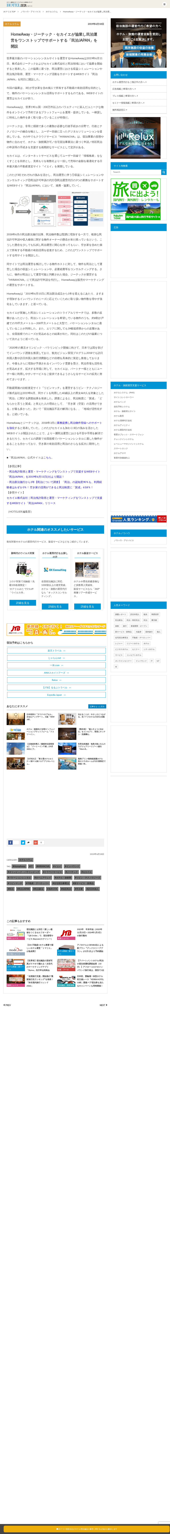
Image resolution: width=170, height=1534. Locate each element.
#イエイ (57, 866)
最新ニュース (12, 938)
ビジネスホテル (121, 649)
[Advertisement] (31, 806)
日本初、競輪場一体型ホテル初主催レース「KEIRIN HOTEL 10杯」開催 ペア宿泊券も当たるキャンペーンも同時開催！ (90, 981)
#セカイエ (86, 872)
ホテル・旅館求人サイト (125, 411)
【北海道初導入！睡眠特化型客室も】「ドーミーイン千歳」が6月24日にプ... (40, 746)
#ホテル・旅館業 (63, 877)
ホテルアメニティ (122, 425)
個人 (159, 632)
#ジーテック (72, 872)
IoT (158, 661)
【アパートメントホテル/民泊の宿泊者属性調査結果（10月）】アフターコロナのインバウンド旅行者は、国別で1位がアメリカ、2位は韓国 (80, 967)
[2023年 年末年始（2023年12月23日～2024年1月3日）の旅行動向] (66, 934)
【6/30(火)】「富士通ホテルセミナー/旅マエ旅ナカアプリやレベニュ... (41, 761)
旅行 (125, 626)
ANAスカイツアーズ (54, 672)
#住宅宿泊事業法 (61, 883)
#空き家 (79, 889)
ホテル (146, 643)
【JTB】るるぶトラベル (54, 687)
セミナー (135, 649)
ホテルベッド (120, 402)
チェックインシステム (124, 439)
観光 (145, 614)
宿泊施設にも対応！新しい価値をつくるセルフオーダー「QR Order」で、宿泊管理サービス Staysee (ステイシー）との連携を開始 (30, 935)
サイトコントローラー (124, 397)
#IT (31, 866)
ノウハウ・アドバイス (124, 540)
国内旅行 (149, 632)
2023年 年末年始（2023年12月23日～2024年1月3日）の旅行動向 (90, 932)
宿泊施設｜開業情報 (66, 985)
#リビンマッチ (15, 883)
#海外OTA (52, 889)
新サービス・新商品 (123, 632)
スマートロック (121, 448)
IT (152, 661)
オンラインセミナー (123, 661)
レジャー (119, 643)
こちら (47, 457)
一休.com (54, 665)
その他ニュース (13, 954)
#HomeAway (19, 866)
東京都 (154, 620)
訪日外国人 (134, 614)
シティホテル (149, 649)
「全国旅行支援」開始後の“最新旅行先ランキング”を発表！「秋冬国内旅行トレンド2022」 (40, 981)
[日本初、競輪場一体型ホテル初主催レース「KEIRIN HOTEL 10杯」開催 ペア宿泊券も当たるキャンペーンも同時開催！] (66, 981)
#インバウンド (72, 866)
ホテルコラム (12, 23)
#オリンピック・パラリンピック (23, 872)
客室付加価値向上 (122, 458)
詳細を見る (22, 602)
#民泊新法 (38, 889)
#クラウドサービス (52, 872)
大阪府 (138, 632)
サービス (119, 655)
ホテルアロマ (120, 453)
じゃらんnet (54, 657)
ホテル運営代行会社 (123, 430)
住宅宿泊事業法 (121, 637)
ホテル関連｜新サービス (66, 952)
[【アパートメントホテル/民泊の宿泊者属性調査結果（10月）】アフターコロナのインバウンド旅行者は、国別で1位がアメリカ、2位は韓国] (66, 965)
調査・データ (63, 969)
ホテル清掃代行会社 (123, 420)
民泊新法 (119, 620)
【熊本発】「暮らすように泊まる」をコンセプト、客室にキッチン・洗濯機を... (91, 731)
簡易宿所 (155, 614)
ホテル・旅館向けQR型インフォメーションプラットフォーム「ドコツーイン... (41, 731)
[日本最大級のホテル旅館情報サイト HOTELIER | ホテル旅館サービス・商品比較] (19, 4)
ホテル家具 (119, 416)
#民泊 (10, 889)
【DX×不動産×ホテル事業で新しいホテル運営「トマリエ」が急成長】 (40, 948)
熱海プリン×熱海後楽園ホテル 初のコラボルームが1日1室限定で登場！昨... (92, 761)
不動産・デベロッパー (141, 637)
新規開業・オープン (139, 626)
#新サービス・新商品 (83, 883)
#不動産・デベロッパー (37, 883)
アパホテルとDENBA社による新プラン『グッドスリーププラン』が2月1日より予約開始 (90, 948)
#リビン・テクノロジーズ (87, 877)
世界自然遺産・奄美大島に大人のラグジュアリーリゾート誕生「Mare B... (91, 746)
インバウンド (141, 661)
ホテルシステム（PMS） (125, 392)
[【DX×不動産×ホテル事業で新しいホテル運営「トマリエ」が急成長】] (16, 949)
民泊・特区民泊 (133, 620)
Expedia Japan (54, 694)
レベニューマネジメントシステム (129, 444)
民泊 (145, 620)
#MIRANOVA (43, 866)
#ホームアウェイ (43, 877)
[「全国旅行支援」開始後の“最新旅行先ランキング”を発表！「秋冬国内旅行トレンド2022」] (16, 981)
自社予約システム (122, 406)
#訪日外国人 (92, 889)
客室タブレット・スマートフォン (129, 434)
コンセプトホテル (134, 655)
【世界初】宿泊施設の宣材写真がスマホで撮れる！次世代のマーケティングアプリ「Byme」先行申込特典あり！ (29, 967)
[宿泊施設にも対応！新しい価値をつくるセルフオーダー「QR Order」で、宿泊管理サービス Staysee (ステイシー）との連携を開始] (16, 934)
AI (116, 667)
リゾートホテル (133, 643)
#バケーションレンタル (19, 877)
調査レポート (120, 614)
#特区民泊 (66, 889)
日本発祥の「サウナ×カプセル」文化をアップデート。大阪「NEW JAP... (40, 716)
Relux (55, 680)
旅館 (117, 626)
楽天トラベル (55, 650)
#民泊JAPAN (23, 889)
